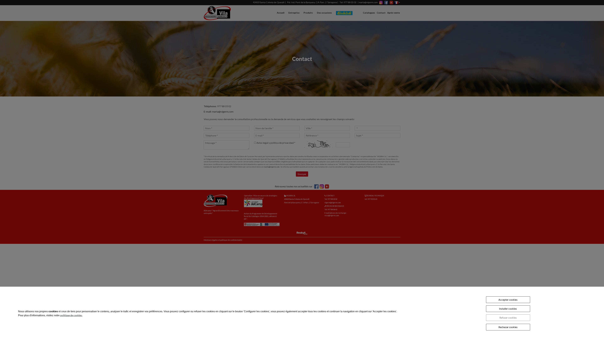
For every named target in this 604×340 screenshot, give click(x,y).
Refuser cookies (508, 317)
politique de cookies (71, 315)
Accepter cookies (507, 299)
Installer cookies (508, 308)
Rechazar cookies (507, 327)
